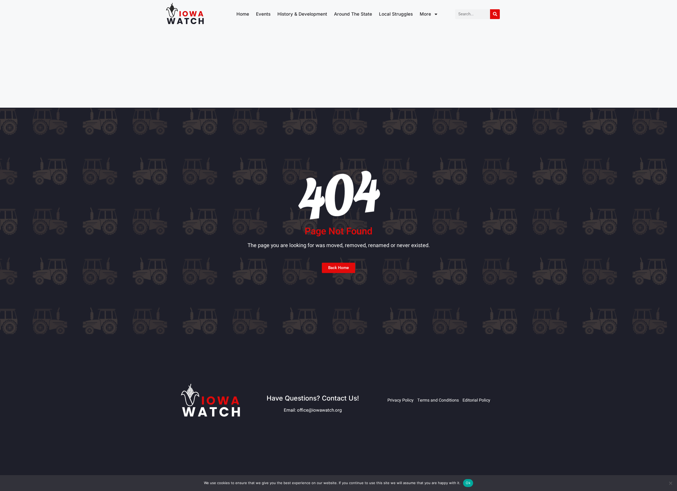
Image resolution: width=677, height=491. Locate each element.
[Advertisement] (338, 68)
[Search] (495, 14)
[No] (670, 483)
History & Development (302, 14)
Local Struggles (396, 14)
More (425, 14)
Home (242, 14)
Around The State (353, 14)
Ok (468, 483)
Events (263, 14)
